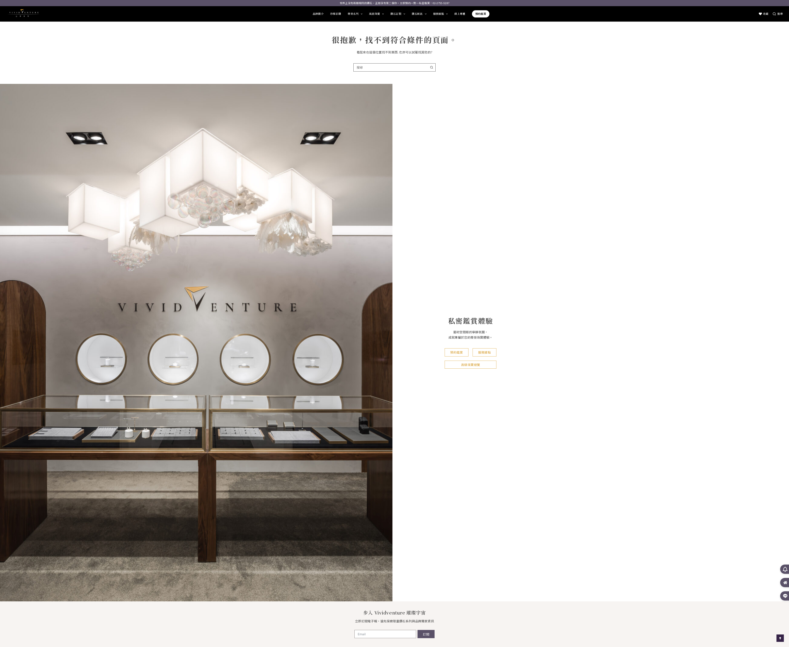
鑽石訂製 (395, 14)
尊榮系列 (353, 14)
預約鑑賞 (480, 14)
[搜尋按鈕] (431, 67)
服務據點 (438, 14)
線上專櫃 (459, 14)
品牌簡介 (318, 14)
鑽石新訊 (417, 14)
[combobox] (391, 67)
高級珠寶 (374, 14)
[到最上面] (780, 638)
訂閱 (426, 634)
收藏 (766, 14)
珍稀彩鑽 (335, 14)
